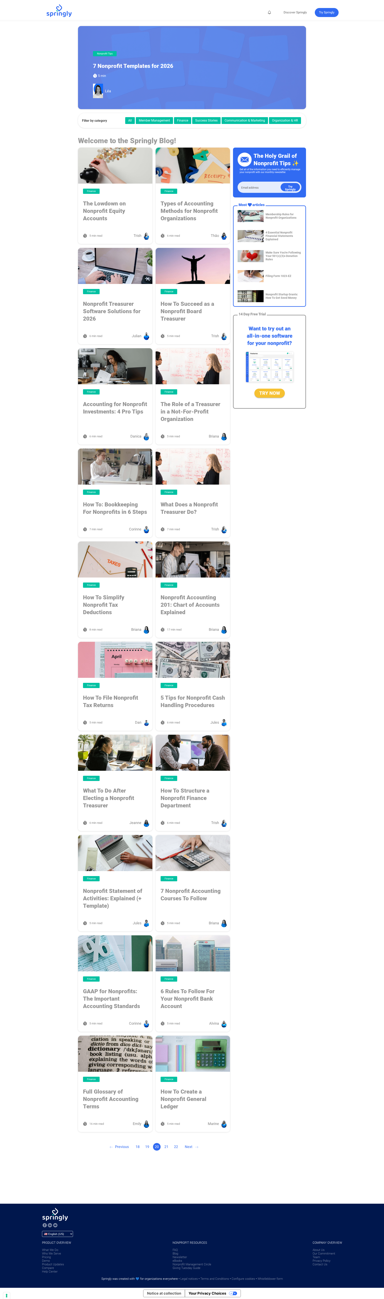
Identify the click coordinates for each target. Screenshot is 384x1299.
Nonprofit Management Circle (192, 1264)
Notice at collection (164, 1293)
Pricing (46, 1257)
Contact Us (320, 1264)
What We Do (50, 1250)
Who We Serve (51, 1253)
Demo (46, 1261)
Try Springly (290, 188)
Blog (175, 1253)
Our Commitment (324, 1253)
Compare (48, 1268)
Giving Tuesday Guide (186, 1268)
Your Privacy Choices (207, 1293)
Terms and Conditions (214, 1279)
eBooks (177, 1261)
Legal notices (189, 1279)
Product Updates (53, 1264)
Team (316, 1257)
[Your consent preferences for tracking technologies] (6, 1295)
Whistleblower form (270, 1279)
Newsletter (180, 1257)
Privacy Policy (321, 1261)
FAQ (175, 1250)
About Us (319, 1250)
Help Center (50, 1271)
